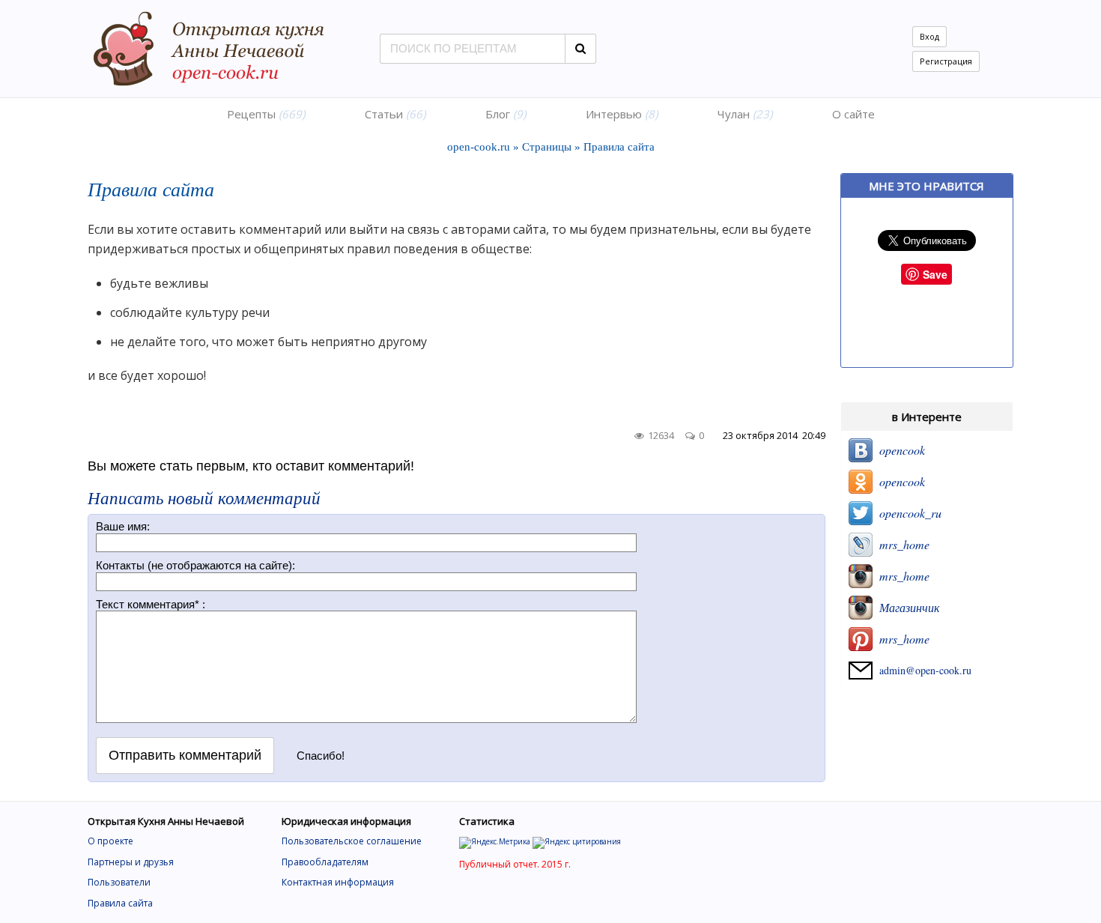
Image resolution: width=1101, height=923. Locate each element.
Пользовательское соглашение (352, 841)
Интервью (622, 114)
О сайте (853, 114)
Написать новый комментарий (204, 497)
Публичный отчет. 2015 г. (515, 864)
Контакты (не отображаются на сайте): (195, 565)
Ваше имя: (123, 526)
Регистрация (946, 61)
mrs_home (901, 544)
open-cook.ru (478, 147)
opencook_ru (907, 513)
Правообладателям (325, 862)
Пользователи (119, 882)
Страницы (546, 147)
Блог (505, 114)
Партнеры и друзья (131, 862)
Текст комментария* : (150, 604)
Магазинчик (906, 607)
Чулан (745, 114)
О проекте (110, 841)
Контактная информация (338, 882)
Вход (929, 36)
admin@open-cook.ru (922, 670)
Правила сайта (120, 903)
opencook (899, 450)
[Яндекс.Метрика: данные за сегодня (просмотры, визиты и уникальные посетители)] (494, 843)
